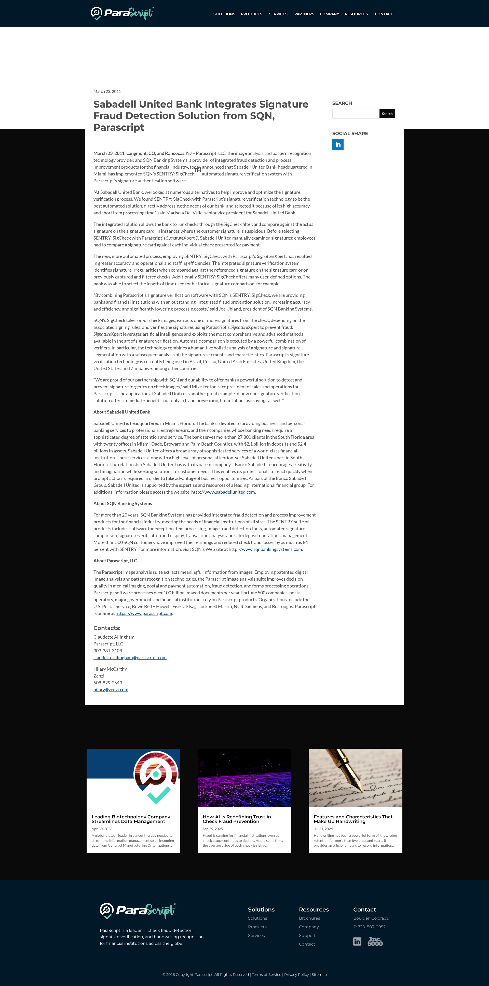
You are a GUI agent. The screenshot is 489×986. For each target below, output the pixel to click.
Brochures (309, 918)
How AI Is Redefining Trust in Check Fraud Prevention (237, 819)
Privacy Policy (296, 974)
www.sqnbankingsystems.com (272, 549)
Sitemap (319, 974)
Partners (304, 14)
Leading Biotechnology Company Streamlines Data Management (131, 819)
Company (329, 14)
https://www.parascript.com (144, 613)
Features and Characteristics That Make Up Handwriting (353, 819)
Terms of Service (266, 974)
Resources (356, 14)
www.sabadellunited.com (230, 492)
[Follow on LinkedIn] (338, 144)
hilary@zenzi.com (110, 689)
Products (251, 14)
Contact (384, 14)
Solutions (224, 14)
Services (278, 14)
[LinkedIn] (357, 942)
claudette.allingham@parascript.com (130, 657)
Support (307, 935)
